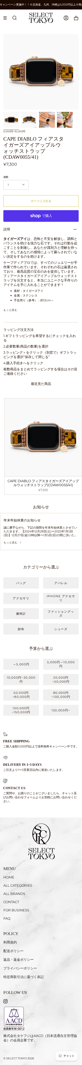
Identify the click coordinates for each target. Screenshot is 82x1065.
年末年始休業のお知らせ (22, 520)
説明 (6, 229)
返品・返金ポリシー (18, 960)
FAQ (6, 918)
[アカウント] (66, 17)
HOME (8, 877)
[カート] (76, 17)
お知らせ (41, 507)
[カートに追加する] (9, 471)
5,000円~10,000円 (14, 131)
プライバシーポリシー (20, 968)
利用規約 (10, 942)
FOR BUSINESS (16, 910)
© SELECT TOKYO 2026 (18, 1058)
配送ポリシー (13, 951)
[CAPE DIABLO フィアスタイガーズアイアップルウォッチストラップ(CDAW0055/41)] (11, 120)
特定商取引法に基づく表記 (23, 977)
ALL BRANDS (14, 894)
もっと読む (10, 310)
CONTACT (11, 902)
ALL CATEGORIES (17, 886)
